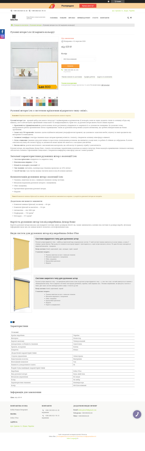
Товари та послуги (21, 25)
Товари (63, 18)
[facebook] (11, 322)
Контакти (104, 18)
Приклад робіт (83, 18)
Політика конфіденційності (86, 436)
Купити (70, 66)
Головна (54, 18)
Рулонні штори (36, 25)
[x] (13, 322)
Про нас (71, 18)
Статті (95, 18)
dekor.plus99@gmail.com (87, 410)
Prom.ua (84, 434)
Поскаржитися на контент (66, 436)
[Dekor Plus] (17, 17)
